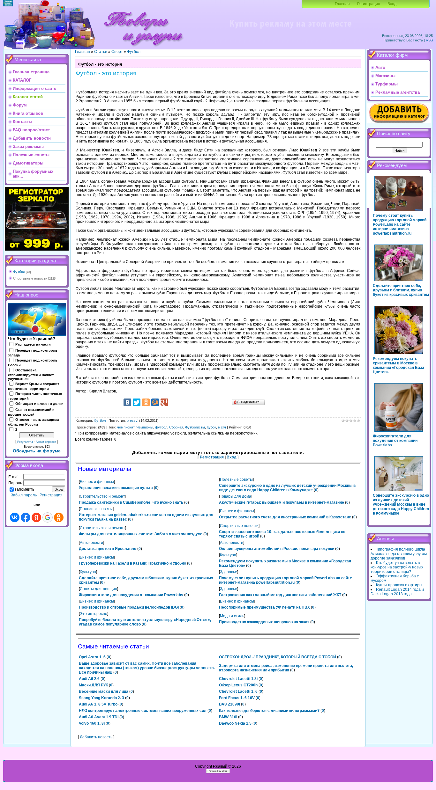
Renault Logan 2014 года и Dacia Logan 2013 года (397, 591)
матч (222, 427)
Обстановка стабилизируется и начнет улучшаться (31, 374)
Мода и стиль (232, 616)
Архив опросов (46, 441)
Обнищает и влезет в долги (39, 404)
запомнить (24, 489)
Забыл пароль (24, 495)
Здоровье (228, 572)
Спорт (117, 51)
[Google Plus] (164, 402)
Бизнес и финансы (97, 481)
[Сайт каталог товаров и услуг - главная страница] (143, 48)
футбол (161, 427)
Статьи (100, 51)
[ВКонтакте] (127, 402)
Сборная (176, 427)
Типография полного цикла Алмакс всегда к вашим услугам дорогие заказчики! (399, 553)
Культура (228, 555)
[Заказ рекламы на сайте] (290, 30)
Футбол (19, 272)
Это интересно (93, 613)
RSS (429, 40)
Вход (391, 4)
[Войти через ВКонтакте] (14, 517)
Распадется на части (33, 344)
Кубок (211, 427)
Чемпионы (144, 427)
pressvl (132, 420)
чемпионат (125, 427)
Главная (342, 4)
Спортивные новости (30, 278)
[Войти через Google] (47, 517)
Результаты (25, 441)
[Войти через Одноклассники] (59, 517)
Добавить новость (96, 737)
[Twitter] (136, 402)
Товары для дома (235, 496)
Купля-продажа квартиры (399, 585)
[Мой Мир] (155, 402)
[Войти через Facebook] (25, 517)
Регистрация (368, 4)
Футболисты (195, 427)
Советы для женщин (98, 589)
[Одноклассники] (146, 402)
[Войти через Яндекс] (36, 517)
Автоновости (91, 542)
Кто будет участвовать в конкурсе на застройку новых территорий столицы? (397, 567)
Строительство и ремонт (102, 496)
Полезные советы (236, 479)
